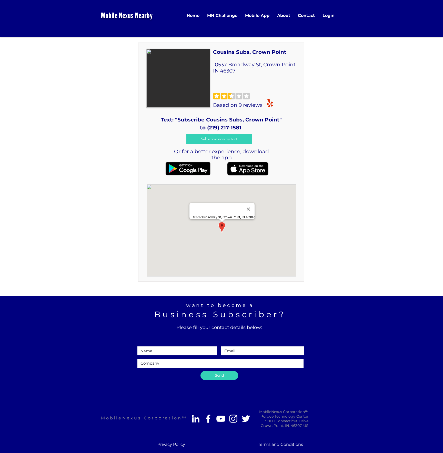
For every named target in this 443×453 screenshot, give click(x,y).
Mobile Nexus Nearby (127, 16)
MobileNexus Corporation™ (144, 418)
